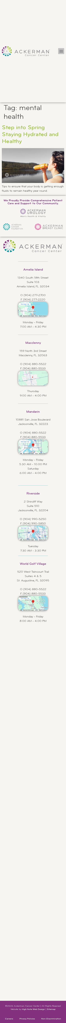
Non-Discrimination (51, 1019)
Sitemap (51, 1009)
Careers (9, 1019)
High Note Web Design (33, 1009)
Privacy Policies (27, 1019)
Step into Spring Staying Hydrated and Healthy (30, 135)
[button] (61, 51)
